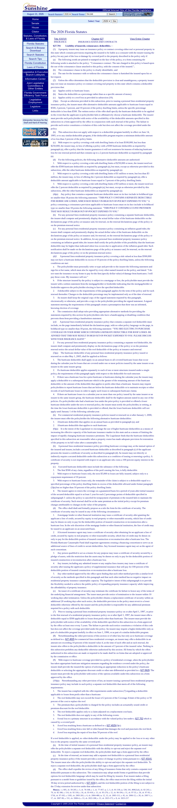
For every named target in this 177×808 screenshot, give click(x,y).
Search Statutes (35, 54)
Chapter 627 (97, 39)
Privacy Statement (105, 804)
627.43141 (146, 759)
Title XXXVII (60, 39)
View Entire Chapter (140, 39)
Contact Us (121, 804)
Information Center (35, 78)
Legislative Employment (35, 101)
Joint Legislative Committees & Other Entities (35, 86)
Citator (35, 31)
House (35, 27)
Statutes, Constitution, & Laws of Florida (35, 37)
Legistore (35, 106)
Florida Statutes (35, 43)
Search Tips (35, 58)
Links (35, 110)
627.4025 (69, 639)
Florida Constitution (35, 63)
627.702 (139, 718)
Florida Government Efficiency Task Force (35, 94)
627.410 (91, 783)
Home (35, 19)
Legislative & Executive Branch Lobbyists (35, 73)
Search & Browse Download (35, 49)
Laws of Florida (35, 67)
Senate (35, 23)
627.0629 (145, 670)
